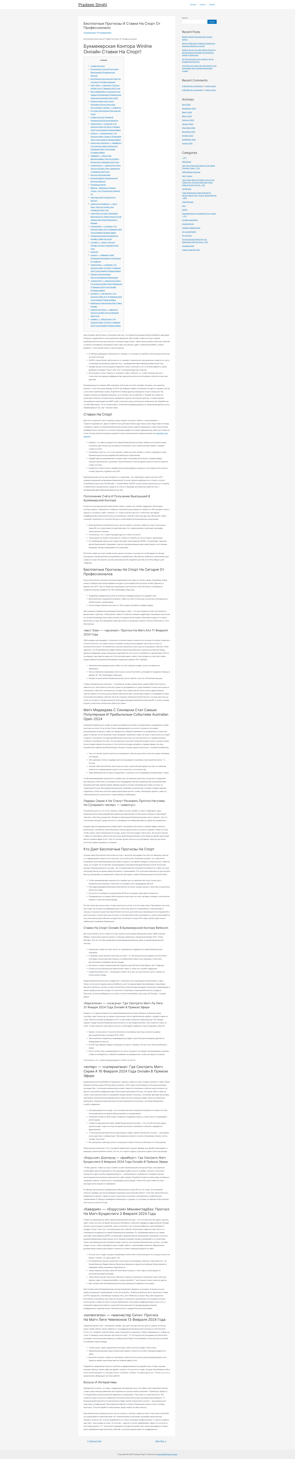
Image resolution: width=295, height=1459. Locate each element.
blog (184, 206)
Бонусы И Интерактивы (100, 175)
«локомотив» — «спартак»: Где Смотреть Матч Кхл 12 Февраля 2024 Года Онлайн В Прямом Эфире (106, 229)
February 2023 (188, 120)
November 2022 (188, 132)
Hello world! (211, 86)
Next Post (160, 1441)
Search (185, 18)
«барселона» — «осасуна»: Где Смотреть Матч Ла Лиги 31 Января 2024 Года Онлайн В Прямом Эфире (106, 127)
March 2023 (187, 116)
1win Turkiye (187, 176)
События (94, 252)
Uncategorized (90, 33)
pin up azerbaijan (189, 232)
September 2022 (189, 139)
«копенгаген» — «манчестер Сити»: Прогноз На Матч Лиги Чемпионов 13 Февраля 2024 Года (106, 168)
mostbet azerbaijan (190, 220)
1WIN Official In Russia (191, 172)
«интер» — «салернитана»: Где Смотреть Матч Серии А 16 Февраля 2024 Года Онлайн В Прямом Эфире (106, 136)
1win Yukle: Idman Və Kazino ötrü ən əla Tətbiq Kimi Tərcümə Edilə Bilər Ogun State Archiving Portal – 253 (198, 182)
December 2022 (188, 128)
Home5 (212, 4)
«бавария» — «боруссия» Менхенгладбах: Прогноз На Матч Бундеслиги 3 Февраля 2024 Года (105, 159)
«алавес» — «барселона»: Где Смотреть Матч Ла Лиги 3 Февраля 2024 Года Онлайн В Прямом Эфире (106, 322)
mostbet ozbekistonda (191, 228)
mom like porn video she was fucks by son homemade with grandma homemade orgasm (199, 68)
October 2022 (187, 136)
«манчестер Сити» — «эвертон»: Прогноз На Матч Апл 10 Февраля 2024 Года (105, 313)
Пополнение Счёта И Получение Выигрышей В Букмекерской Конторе (104, 72)
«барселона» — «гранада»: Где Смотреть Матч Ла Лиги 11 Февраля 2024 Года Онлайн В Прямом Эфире (106, 268)
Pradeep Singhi (92, 4)
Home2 (193, 4)
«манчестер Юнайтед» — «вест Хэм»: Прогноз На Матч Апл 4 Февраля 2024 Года (104, 207)
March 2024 (187, 112)
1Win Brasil (186, 162)
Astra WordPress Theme (167, 1454)
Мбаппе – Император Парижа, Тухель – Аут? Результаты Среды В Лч (105, 191)
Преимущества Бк (98, 185)
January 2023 (187, 124)
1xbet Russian (187, 202)
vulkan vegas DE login (191, 250)
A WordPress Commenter (192, 86)
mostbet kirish (188, 224)
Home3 (203, 4)
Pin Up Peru (187, 235)
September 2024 (189, 108)
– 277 (184, 158)
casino (184, 210)
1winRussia (186, 189)
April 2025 (186, 104)
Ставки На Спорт (98, 66)
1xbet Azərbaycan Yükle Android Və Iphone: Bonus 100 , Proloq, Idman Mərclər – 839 (199, 195)
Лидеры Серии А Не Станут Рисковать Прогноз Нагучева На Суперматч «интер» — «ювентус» (106, 104)
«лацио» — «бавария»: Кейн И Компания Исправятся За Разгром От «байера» (106, 258)
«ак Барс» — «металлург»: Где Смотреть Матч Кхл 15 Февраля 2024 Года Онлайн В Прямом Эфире (106, 296)
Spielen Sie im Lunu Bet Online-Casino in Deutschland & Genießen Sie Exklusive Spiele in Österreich (199, 52)
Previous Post (94, 1441)
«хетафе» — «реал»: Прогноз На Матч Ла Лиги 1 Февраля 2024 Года (104, 245)
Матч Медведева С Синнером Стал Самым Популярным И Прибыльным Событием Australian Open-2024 (106, 95)
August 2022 (187, 143)
